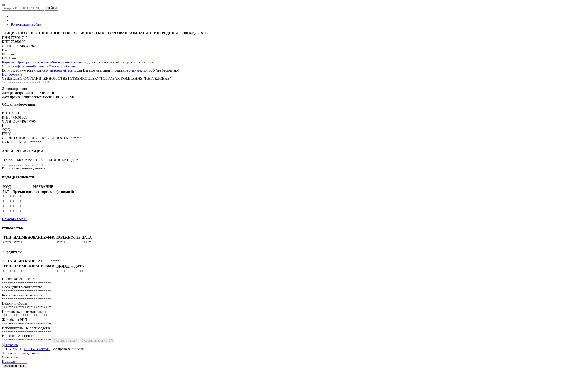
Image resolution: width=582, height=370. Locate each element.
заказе (136, 70)
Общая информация (17, 66)
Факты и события (62, 66)
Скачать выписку (65, 340)
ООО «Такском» (37, 349)
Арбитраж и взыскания (135, 62)
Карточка (9, 62)
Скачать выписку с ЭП (97, 340)
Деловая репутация (102, 62)
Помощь (8, 361)
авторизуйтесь (61, 70)
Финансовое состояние (69, 62)
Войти (36, 24)
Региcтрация (20, 24)
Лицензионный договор (20, 353)
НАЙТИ (52, 8)
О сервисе (10, 357)
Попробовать (12, 74)
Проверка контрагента (33, 62)
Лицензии (40, 66)
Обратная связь (14, 366)
